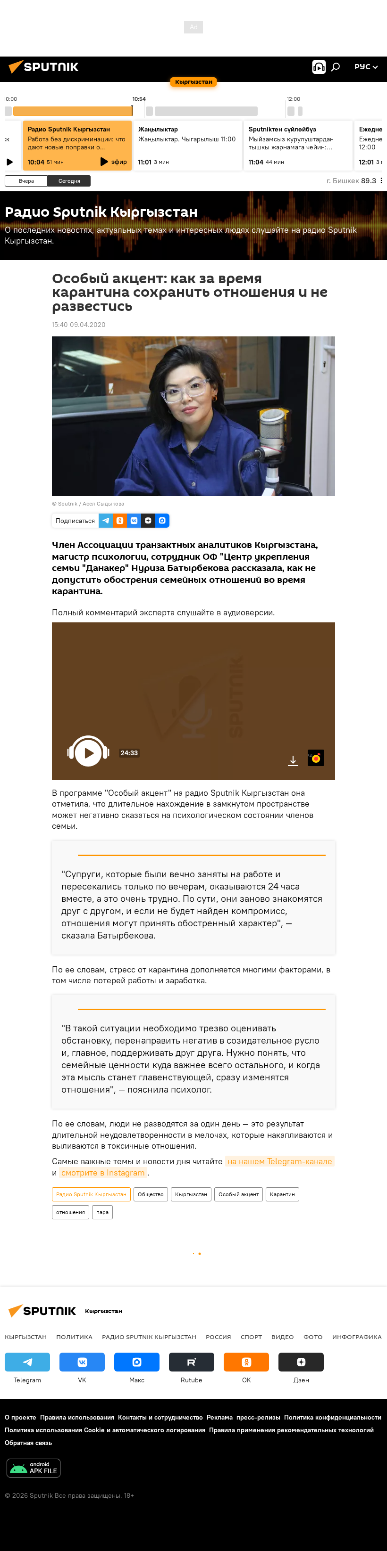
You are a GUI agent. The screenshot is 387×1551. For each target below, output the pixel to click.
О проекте (20, 1417)
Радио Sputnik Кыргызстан (69, 129)
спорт (251, 1336)
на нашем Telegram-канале (279, 1161)
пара (102, 1212)
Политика (74, 1336)
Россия (218, 1336)
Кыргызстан (191, 1194)
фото (313, 1336)
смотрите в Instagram (103, 1172)
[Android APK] (33, 1469)
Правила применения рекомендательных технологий (291, 1430)
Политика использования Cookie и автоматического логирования (105, 1430)
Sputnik (67, 503)
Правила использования (77, 1417)
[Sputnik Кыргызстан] (46, 75)
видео (282, 1336)
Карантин (282, 1194)
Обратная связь (28, 1442)
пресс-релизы (258, 1417)
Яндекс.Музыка (310, 754)
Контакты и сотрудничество (160, 1417)
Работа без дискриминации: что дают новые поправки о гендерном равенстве (77, 147)
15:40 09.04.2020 (79, 324)
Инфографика (357, 1336)
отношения (70, 1212)
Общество (151, 1194)
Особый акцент (239, 1194)
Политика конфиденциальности (332, 1417)
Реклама (220, 1417)
